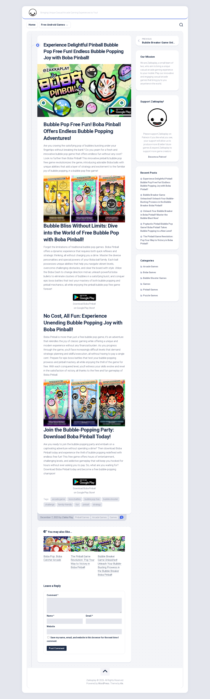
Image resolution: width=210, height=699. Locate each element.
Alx (121, 683)
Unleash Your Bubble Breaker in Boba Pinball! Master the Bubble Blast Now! (156, 214)
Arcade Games (99, 517)
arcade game (58, 499)
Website (51, 626)
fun (77, 504)
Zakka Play (67, 517)
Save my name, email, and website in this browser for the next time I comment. (83, 639)
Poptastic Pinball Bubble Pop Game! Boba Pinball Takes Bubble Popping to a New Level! (156, 227)
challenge (49, 504)
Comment (52, 595)
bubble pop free (92, 499)
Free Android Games (53, 24)
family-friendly (65, 504)
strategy (97, 504)
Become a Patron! (157, 157)
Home (32, 24)
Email (89, 616)
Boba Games (149, 272)
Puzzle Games (150, 295)
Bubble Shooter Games (154, 278)
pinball (86, 504)
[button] (84, 90)
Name (50, 616)
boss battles (75, 499)
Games (113, 517)
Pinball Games (82, 517)
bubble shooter (110, 499)
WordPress (103, 683)
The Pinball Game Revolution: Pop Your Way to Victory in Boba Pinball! (156, 240)
